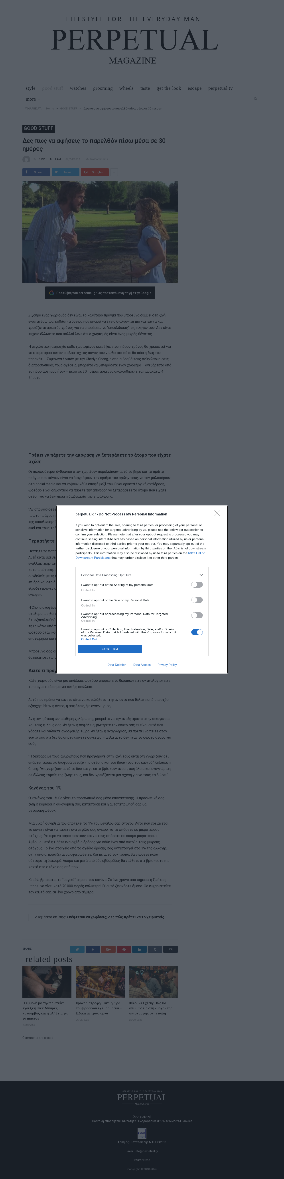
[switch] (197, 585)
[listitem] (142, 575)
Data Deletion (116, 664)
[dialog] (142, 589)
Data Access (142, 664)
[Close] (219, 514)
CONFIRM (110, 649)
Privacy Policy (167, 664)
